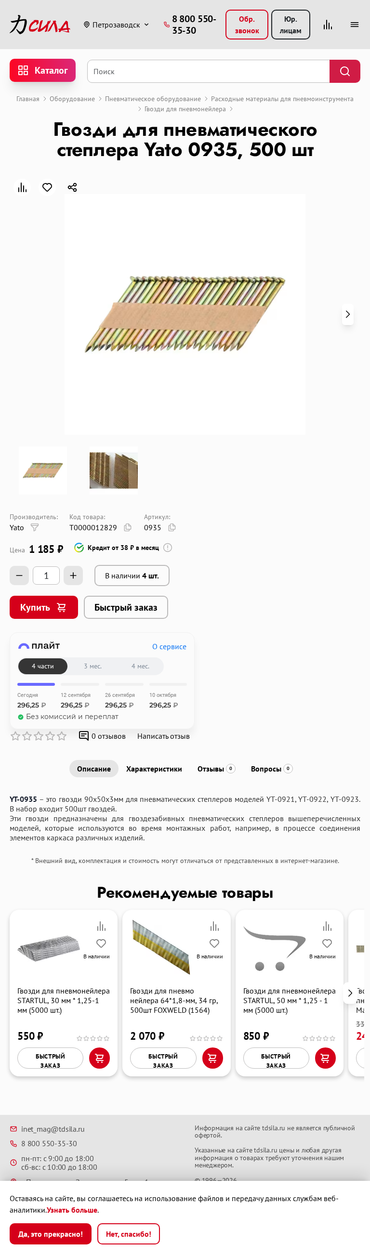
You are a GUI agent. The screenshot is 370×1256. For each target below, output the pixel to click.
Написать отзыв (163, 736)
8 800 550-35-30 (49, 1143)
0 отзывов (109, 736)
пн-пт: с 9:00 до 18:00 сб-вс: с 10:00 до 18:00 (59, 1163)
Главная (28, 98)
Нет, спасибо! (128, 1234)
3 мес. (93, 666)
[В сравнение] (22, 187)
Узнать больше (72, 1210)
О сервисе (169, 646)
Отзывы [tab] (215, 768)
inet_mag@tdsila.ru (52, 1129)
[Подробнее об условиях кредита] (167, 547)
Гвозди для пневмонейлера (185, 109)
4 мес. (140, 666)
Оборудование (72, 98)
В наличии (132, 575)
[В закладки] (47, 187)
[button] (348, 314)
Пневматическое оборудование (153, 98)
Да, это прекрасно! (50, 1234)
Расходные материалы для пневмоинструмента (282, 98)
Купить (35, 607)
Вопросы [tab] (270, 768)
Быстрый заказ (126, 607)
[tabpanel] (185, 818)
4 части (43, 666)
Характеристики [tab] (154, 768)
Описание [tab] (94, 768)
